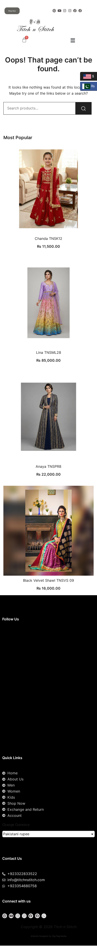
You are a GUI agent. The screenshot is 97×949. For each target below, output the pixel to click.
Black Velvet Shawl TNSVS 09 (48, 580)
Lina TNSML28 (48, 352)
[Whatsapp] (44, 915)
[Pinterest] (54, 10)
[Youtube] (59, 10)
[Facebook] (75, 10)
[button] (72, 40)
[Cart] (24, 39)
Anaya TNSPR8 (48, 466)
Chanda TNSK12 (48, 238)
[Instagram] (64, 10)
